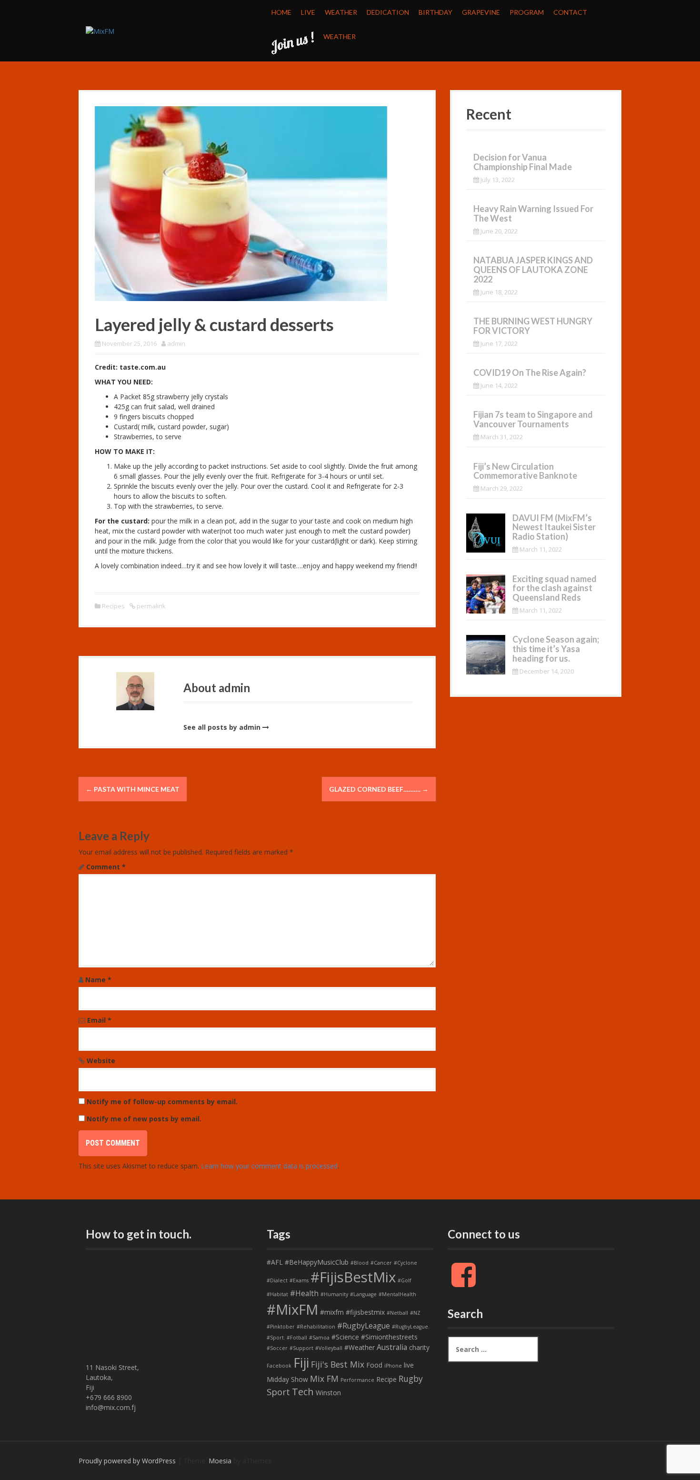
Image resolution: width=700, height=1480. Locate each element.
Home (281, 12)
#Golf (404, 1280)
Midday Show (287, 1379)
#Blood (359, 1262)
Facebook (279, 1365)
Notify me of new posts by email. (144, 1118)
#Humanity (334, 1294)
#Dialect (277, 1280)
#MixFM (292, 1309)
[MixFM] (100, 30)
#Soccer (277, 1348)
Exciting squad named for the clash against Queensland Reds (554, 588)
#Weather (359, 1347)
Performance (357, 1380)
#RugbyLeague (363, 1325)
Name (98, 979)
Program (527, 12)
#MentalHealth (397, 1294)
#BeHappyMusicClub (317, 1262)
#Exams (299, 1280)
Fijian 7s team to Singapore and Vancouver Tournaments (533, 419)
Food (374, 1364)
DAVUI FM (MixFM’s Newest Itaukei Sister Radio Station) (554, 527)
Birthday (435, 12)
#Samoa (319, 1337)
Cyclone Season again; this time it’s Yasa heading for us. (555, 649)
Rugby (411, 1378)
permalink (150, 606)
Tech (303, 1391)
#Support (301, 1348)
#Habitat (277, 1294)
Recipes (113, 606)
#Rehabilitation (316, 1326)
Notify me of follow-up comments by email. (162, 1101)
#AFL (275, 1262)
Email (99, 1020)
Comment (106, 866)
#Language (363, 1294)
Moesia (220, 1460)
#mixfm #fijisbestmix (352, 1312)
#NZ (415, 1312)
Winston (328, 1392)
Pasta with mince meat (133, 789)
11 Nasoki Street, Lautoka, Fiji (112, 1377)
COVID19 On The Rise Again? (529, 372)
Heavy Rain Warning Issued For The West (533, 213)
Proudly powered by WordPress (127, 1460)
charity (419, 1347)
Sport (278, 1392)
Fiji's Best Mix (337, 1364)
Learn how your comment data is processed (269, 1165)
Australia (392, 1347)
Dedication (388, 12)
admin (176, 343)
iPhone (393, 1365)
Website (101, 1060)
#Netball (397, 1312)
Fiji (301, 1362)
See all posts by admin (221, 727)
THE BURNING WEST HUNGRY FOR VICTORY (532, 326)
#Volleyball (328, 1348)
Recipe (386, 1379)
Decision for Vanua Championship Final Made (522, 162)
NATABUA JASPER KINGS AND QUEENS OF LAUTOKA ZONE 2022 (533, 269)
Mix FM (324, 1378)
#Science (345, 1336)
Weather (341, 12)
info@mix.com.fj (111, 1407)
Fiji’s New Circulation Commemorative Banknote (525, 471)
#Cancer (381, 1262)
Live (308, 12)
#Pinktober (281, 1326)
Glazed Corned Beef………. (379, 789)
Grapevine (481, 12)
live (409, 1364)
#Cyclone (405, 1262)
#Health (304, 1293)
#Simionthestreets (389, 1336)
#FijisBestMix (353, 1277)
